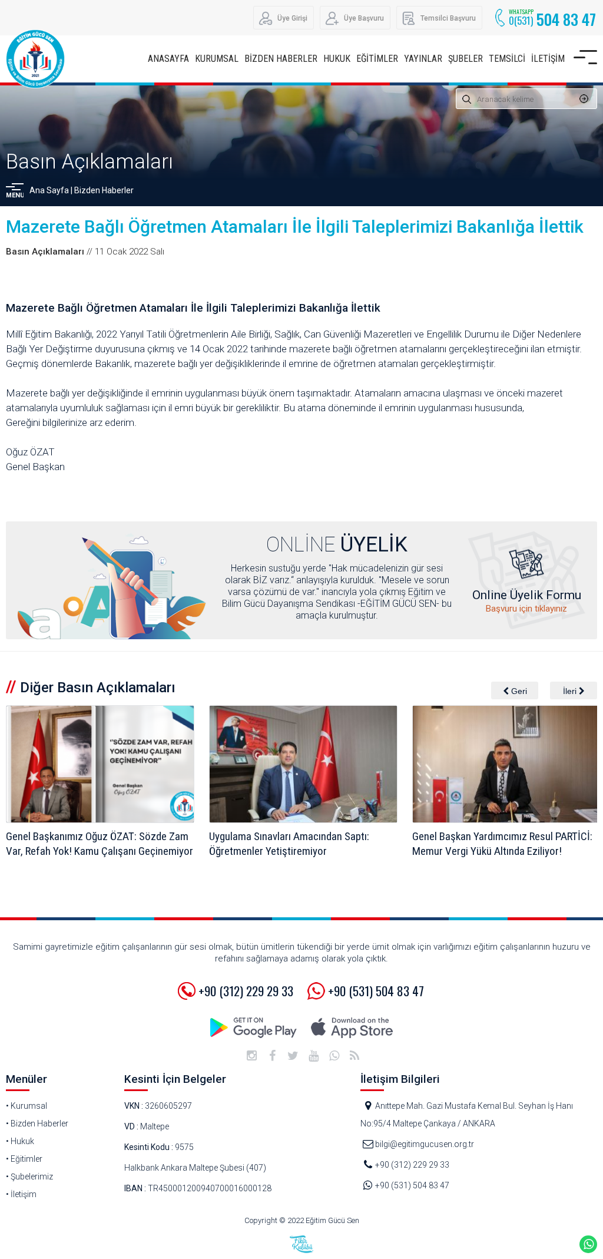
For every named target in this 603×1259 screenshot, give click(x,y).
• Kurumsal (26, 1106)
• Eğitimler (24, 1159)
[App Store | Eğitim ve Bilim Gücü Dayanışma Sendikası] (351, 1027)
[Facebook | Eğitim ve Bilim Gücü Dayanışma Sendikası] (272, 1056)
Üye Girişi (292, 18)
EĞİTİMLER (377, 58)
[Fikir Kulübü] (301, 1244)
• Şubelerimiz (29, 1176)
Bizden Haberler (104, 190)
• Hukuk (20, 1141)
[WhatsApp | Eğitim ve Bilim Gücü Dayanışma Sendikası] (334, 1056)
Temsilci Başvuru (448, 18)
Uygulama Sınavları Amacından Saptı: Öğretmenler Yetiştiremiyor (289, 844)
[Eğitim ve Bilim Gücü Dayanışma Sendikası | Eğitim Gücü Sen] (35, 70)
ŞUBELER (465, 58)
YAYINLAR (423, 58)
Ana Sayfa (49, 190)
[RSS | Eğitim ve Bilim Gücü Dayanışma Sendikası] (354, 1056)
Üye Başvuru (364, 18)
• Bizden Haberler (37, 1123)
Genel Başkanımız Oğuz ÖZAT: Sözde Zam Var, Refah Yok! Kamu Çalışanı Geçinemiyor (99, 844)
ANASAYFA (168, 58)
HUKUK (336, 58)
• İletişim (21, 1194)
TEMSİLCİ (507, 58)
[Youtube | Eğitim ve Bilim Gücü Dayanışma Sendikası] (313, 1056)
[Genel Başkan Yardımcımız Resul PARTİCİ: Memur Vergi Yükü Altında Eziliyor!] (506, 764)
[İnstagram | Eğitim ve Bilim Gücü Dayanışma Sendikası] (251, 1056)
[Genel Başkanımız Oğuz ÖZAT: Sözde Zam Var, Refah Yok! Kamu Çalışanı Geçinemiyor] (100, 764)
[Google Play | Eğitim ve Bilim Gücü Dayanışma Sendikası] (254, 1027)
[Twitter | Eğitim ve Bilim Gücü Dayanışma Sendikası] (293, 1056)
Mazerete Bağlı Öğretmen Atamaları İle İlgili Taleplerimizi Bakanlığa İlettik (295, 226)
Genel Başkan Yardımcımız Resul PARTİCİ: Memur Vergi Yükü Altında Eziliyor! (502, 844)
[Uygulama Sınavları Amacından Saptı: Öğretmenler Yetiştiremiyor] (303, 764)
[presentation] (514, 690)
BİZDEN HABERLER (280, 58)
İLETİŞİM (548, 58)
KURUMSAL (216, 58)
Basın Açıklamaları (89, 162)
